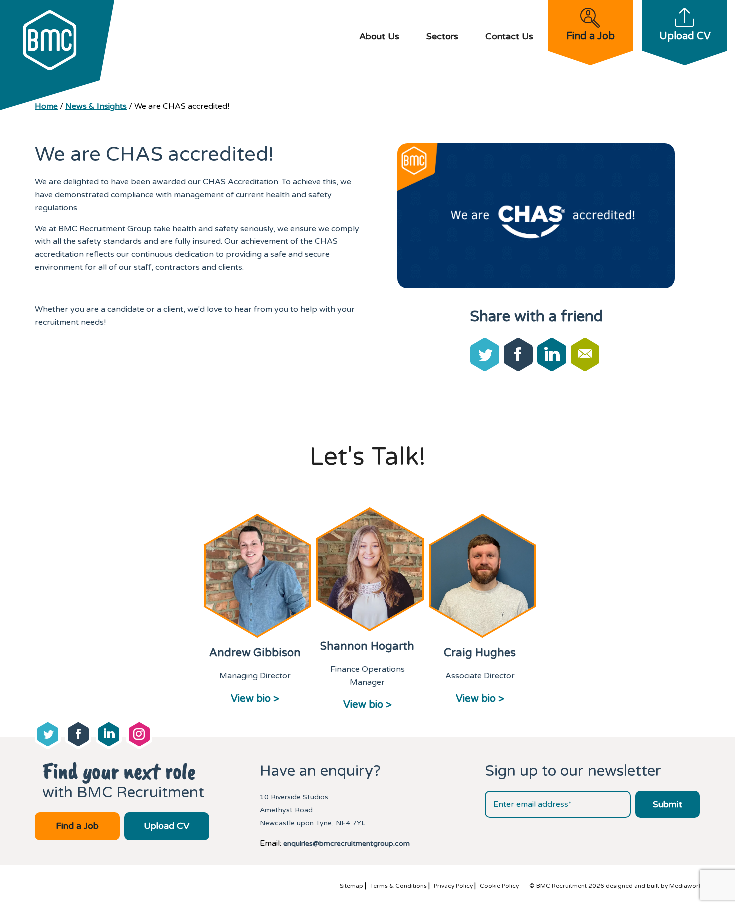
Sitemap (352, 885)
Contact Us (510, 36)
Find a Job (590, 36)
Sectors (442, 36)
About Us (380, 36)
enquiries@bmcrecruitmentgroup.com (347, 843)
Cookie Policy (499, 885)
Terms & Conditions (398, 885)
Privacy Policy (453, 885)
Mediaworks (687, 885)
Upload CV (685, 36)
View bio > (255, 699)
